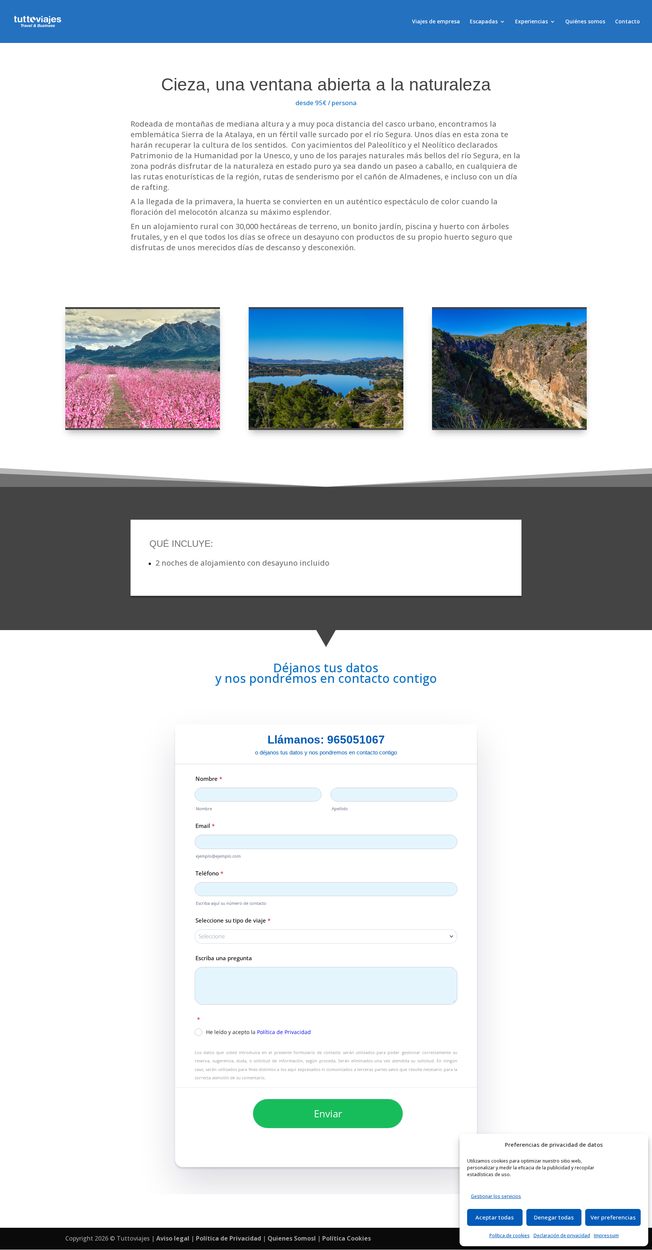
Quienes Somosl (292, 1238)
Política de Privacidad (228, 1238)
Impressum (606, 1235)
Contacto (627, 22)
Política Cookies (346, 1238)
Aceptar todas (494, 1217)
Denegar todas (554, 1217)
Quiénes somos (585, 22)
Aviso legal (172, 1238)
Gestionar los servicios (496, 1196)
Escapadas (484, 22)
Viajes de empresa (436, 22)
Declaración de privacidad (562, 1235)
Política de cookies (509, 1235)
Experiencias (531, 22)
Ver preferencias (613, 1217)
